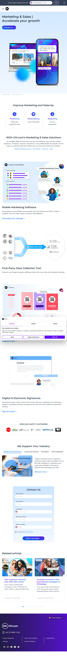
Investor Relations (30, 641)
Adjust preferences (33, 337)
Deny (12, 337)
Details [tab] (33, 323)
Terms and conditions (31, 638)
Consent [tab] (11, 323)
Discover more (40, 472)
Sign (51, 149)
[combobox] (41, 3)
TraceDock (37, 149)
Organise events (8, 341)
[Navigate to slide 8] (41, 606)
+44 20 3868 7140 (12, 632)
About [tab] (55, 323)
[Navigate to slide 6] (36, 606)
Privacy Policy (29, 532)
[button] (17, 527)
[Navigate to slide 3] (28, 606)
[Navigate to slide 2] (25, 606)
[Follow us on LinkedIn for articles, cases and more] (11, 647)
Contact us (8, 27)
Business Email (21, 517)
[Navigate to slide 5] (33, 606)
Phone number (20, 524)
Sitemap (5, 641)
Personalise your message (12, 218)
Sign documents (8, 411)
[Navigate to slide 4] (31, 606)
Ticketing (45, 149)
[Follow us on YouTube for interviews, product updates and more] (18, 647)
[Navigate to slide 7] (38, 606)
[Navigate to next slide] (65, 576)
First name (20, 494)
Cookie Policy (50, 638)
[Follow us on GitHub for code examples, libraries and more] (4, 647)
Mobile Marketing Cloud (22, 149)
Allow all (54, 337)
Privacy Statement (8, 638)
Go (56, 3)
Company (19, 509)
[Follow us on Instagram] (8, 647)
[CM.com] (7, 8)
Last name (19, 501)
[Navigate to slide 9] (44, 606)
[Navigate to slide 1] (23, 606)
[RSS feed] (15, 647)
